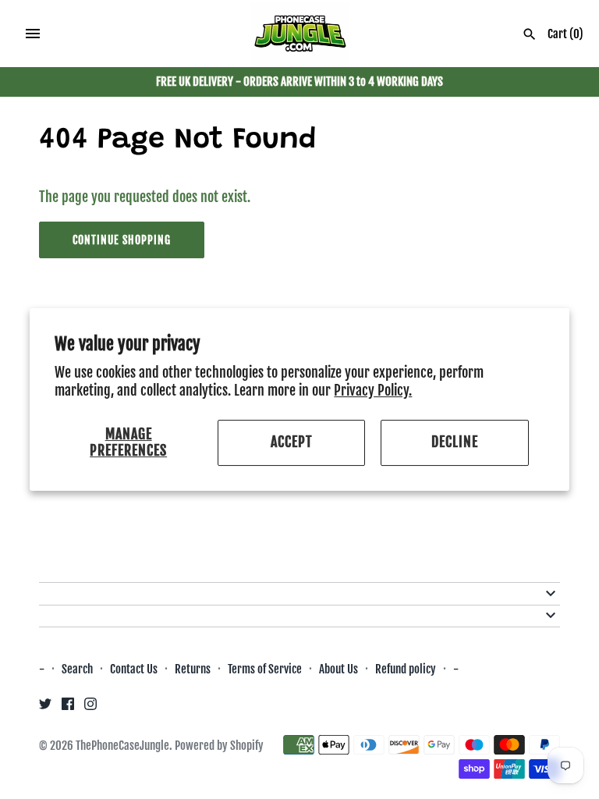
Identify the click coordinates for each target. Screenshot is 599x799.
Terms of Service (265, 669)
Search (77, 669)
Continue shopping (122, 240)
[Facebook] (68, 708)
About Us (339, 669)
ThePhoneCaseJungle (122, 745)
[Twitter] (45, 708)
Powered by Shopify (219, 745)
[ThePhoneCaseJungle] (300, 34)
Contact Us (134, 669)
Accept (292, 442)
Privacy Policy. (373, 390)
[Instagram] (90, 708)
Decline (454, 442)
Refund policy (405, 669)
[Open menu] (33, 33)
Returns (193, 669)
